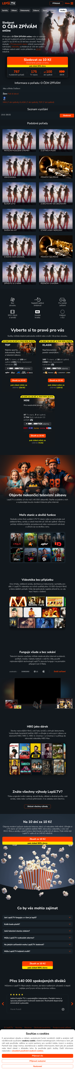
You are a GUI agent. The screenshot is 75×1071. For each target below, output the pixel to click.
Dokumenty (24, 10)
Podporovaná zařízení (62, 1027)
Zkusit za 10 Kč (38, 839)
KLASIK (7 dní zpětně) (29, 102)
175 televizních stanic (18, 44)
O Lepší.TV (8, 1027)
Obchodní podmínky (42, 1027)
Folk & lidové (13, 94)
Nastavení (37, 1066)
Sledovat (67, 115)
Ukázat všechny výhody (37, 806)
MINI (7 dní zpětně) (11, 102)
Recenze (28, 1027)
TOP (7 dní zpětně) (46, 102)
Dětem (14, 10)
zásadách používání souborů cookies (27, 1051)
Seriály (5, 10)
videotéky (15, 46)
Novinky (18, 1027)
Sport (45, 10)
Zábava (36, 10)
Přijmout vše (37, 1056)
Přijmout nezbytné (37, 1061)
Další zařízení (60, 671)
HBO (71, 10)
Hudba (62, 10)
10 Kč (38, 49)
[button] (3, 1003)
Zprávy (53, 10)
